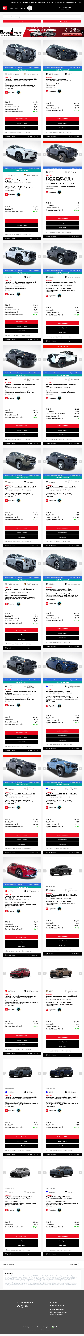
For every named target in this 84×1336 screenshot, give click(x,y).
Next (82, 32)
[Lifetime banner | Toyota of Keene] (42, 32)
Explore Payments (22, 123)
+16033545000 (34, 136)
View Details (21, 127)
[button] (39, 53)
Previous (1, 32)
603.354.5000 (16, 2)
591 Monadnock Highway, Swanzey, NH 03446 (68, 2)
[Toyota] (5, 8)
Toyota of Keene (10, 136)
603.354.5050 (28, 2)
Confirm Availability (21, 118)
